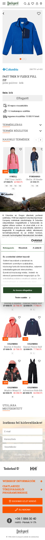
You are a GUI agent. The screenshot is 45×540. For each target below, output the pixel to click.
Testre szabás (21, 297)
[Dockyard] (12, 3)
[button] (20, 59)
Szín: (5, 92)
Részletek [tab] (23, 248)
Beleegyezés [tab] (8, 248)
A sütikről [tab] (37, 248)
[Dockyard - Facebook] (9, 520)
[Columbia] (10, 69)
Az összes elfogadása (22, 290)
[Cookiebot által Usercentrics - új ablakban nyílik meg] (31, 241)
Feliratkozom (22, 454)
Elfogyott (22, 98)
